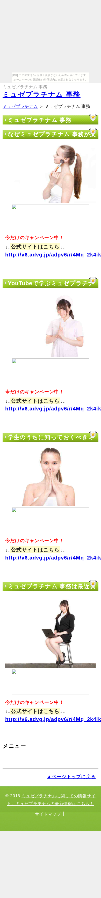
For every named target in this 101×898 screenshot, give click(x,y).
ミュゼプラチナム (20, 106)
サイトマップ (48, 814)
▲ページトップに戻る (71, 776)
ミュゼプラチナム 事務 (42, 94)
